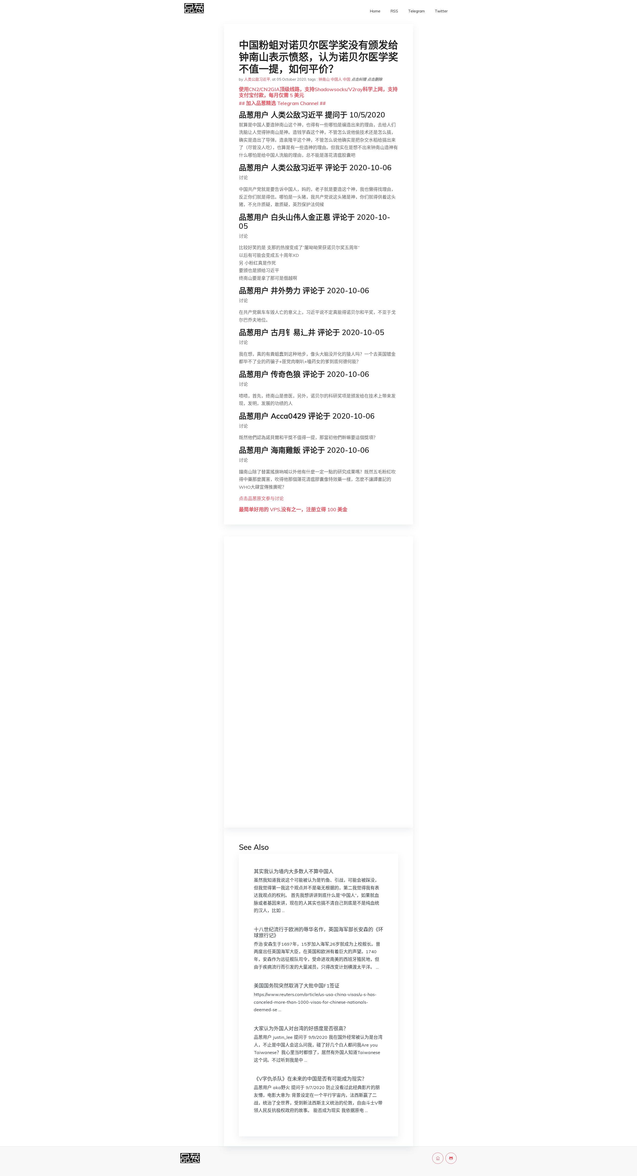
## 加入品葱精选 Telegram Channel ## (282, 103)
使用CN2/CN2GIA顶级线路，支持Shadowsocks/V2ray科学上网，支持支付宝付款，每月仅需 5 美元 (318, 92)
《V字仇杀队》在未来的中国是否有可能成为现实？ (310, 1079)
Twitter (441, 11)
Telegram (416, 11)
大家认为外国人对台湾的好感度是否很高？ (301, 1028)
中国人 (336, 79)
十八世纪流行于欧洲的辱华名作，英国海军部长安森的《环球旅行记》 (318, 932)
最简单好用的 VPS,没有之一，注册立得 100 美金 (293, 509)
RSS (394, 11)
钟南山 (324, 79)
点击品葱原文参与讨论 (261, 498)
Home (375, 11)
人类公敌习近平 (257, 79)
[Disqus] (318, 619)
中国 (346, 79)
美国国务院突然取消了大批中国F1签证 (296, 986)
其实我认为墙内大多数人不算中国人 (293, 871)
